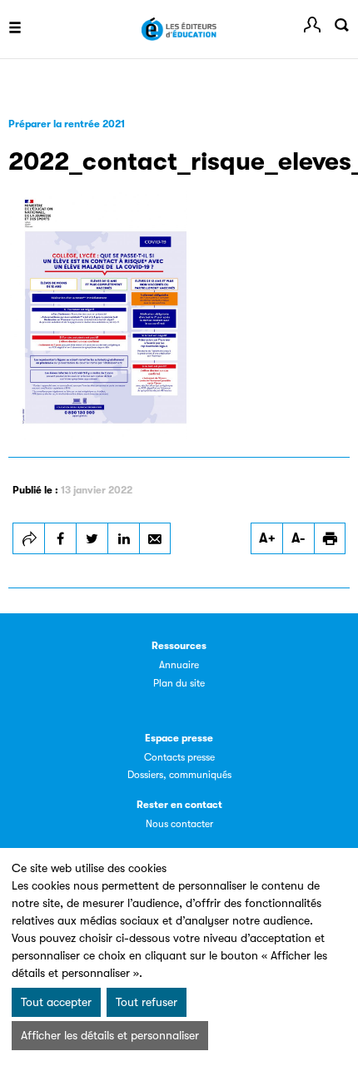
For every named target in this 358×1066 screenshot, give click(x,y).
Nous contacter (179, 824)
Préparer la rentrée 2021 (66, 124)
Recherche (341, 25)
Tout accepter (56, 1002)
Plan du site (179, 683)
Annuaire (179, 665)
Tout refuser (146, 1002)
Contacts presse (179, 757)
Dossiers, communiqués (179, 775)
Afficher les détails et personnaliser (110, 1035)
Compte (312, 25)
